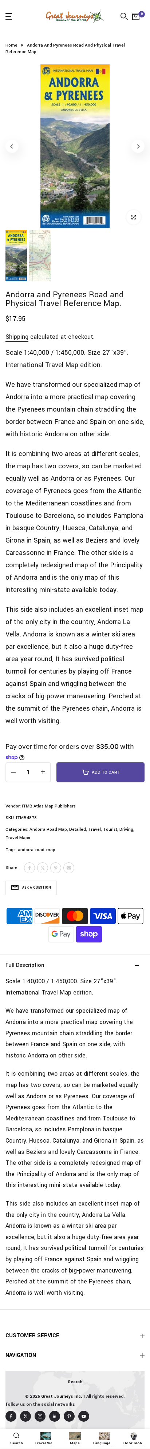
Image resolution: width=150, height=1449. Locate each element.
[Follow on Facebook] (10, 1416)
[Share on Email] (68, 867)
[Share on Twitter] (42, 867)
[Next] (138, 146)
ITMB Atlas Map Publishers (49, 806)
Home (11, 45)
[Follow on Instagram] (40, 1416)
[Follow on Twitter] (25, 1416)
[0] (135, 16)
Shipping (16, 337)
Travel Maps (17, 838)
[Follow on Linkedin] (54, 1416)
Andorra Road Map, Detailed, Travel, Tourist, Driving (81, 829)
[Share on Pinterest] (55, 867)
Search (75, 1382)
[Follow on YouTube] (83, 1416)
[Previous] (12, 146)
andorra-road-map (36, 850)
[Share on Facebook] (29, 867)
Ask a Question (36, 887)
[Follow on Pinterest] (69, 1416)
